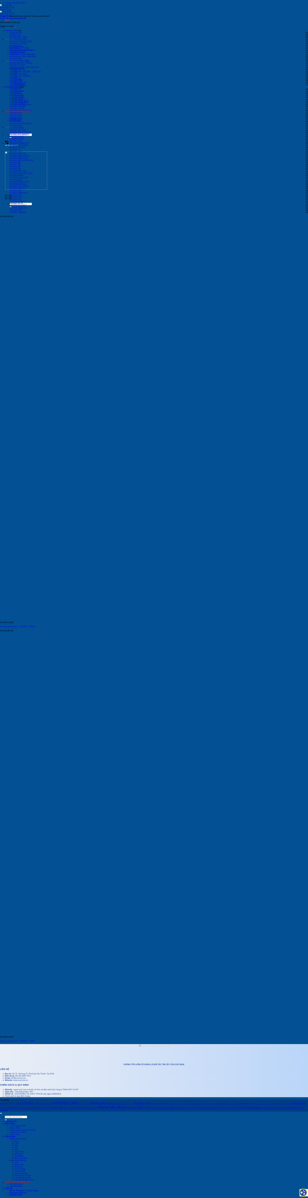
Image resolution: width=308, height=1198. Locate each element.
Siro (16, 1145)
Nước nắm (19, 1165)
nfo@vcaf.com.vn (18, 1078)
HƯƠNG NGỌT (12, 87)
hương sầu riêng (111, 1107)
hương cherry (184, 1104)
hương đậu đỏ (300, 1108)
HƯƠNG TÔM (16, 80)
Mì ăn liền (18, 1167)
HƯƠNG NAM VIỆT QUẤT (21, 173)
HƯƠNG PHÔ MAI (18, 184)
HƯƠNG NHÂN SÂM (19, 178)
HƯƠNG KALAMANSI (19, 134)
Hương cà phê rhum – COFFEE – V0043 (17, 627)
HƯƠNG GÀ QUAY (18, 52)
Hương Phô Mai (77, 1108)
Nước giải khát (20, 1158)
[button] (7, 20)
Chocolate (43, 1104)
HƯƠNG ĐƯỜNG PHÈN (21, 124)
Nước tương (19, 1169)
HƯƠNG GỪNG (17, 128)
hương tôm (241, 1108)
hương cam (142, 1103)
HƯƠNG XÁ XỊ (16, 204)
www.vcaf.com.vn (20, 1080)
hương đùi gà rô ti (287, 1108)
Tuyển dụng (15, 1134)
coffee (50, 1104)
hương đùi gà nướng (270, 1108)
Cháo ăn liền (19, 1171)
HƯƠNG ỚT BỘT (17, 65)
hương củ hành (220, 1104)
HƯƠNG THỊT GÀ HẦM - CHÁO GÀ (25, 72)
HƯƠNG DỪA (16, 119)
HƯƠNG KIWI (16, 141)
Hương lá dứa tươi (34, 1108)
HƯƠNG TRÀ (16, 197)
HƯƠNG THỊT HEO (18, 74)
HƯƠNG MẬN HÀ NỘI (19, 156)
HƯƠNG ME (15, 162)
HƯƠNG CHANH (17, 104)
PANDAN (4, 1110)
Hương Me (57, 1107)
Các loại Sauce (21, 1173)
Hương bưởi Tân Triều (126, 1104)
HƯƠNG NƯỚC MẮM (19, 61)
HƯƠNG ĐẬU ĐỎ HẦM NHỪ (22, 50)
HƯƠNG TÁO (16, 195)
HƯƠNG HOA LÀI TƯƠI (20, 132)
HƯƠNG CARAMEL (18, 102)
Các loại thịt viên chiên (24, 1180)
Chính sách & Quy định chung (22, 1130)
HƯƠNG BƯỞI (16, 95)
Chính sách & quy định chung (17, 1096)
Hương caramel (159, 1103)
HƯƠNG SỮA (16, 191)
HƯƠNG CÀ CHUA (18, 39)
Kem (16, 1141)
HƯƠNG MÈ (15, 165)
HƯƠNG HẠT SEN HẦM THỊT (23, 57)
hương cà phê (195, 1104)
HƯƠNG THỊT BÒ (17, 69)
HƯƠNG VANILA (17, 201)
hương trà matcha (230, 1108)
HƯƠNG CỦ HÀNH (18, 44)
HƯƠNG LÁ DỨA (17, 147)
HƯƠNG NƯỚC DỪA (19, 182)
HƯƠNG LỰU (16, 152)
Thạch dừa (19, 1152)
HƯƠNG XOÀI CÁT (18, 208)
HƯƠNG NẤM (16, 59)
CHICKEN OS (16, 33)
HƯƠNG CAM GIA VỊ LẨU (21, 41)
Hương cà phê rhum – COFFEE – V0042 (17, 1041)
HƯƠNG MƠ (15, 169)
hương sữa (156, 1108)
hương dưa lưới (246, 1103)
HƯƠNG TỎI (15, 78)
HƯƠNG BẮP (16, 89)
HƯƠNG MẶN (11, 31)
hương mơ (66, 1108)
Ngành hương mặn (18, 1160)
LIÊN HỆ (9, 127)
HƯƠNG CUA (16, 46)
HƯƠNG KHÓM (17, 139)
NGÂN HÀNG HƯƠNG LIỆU (17, 112)
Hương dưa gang (232, 1104)
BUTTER (4, 1104)
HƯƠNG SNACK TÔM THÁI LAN (24, 67)
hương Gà (299, 1103)
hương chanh (174, 1104)
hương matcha (46, 1108)
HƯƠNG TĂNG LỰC (19, 193)
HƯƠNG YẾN (16, 210)
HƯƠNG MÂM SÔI (18, 154)
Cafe (16, 1143)
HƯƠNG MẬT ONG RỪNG (21, 160)
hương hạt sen (4, 1108)
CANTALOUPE (15, 1104)
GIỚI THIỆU (10, 1124)
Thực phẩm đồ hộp (22, 1175)
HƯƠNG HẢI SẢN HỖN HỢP (22, 54)
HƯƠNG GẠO (16, 126)
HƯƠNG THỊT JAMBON (20, 76)
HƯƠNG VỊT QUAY (18, 82)
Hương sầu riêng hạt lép (138, 1107)
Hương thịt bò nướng (204, 1108)
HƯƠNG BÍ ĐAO (17, 91)
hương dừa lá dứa (286, 1104)
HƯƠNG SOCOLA (18, 188)
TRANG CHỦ (11, 1121)
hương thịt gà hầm (219, 1108)
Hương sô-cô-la (91, 1108)
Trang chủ (4, 16)
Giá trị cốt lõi (15, 1128)
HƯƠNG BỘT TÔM (18, 37)
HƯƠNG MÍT (15, 167)
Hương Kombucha (17, 1108)
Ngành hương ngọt (18, 1139)
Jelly (16, 1149)
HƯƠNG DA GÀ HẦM (19, 48)
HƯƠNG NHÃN (16, 175)
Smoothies (19, 1156)
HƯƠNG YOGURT (18, 212)
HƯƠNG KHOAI (17, 137)
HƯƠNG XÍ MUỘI (17, 206)
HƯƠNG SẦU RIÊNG (19, 186)
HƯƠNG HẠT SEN (18, 130)
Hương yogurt (253, 1107)
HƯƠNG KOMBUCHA (19, 143)
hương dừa (275, 1104)
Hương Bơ (98, 1103)
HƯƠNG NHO (16, 180)
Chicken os (30, 1103)
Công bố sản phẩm (18, 1132)
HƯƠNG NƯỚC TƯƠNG (21, 63)
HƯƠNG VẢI (15, 199)
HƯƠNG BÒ (15, 35)
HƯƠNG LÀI (15, 150)
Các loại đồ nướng (22, 1178)
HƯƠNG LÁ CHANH (19, 145)
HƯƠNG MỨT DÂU (18, 171)
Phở (16, 1162)
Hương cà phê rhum (207, 1104)
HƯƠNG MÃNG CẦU (19, 158)
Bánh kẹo (18, 1154)
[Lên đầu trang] (1, 1113)
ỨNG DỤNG (10, 1137)
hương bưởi (113, 1103)
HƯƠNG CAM (16, 100)
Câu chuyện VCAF (18, 1126)
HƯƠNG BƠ (15, 93)
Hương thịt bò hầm (189, 1108)
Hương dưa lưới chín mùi (262, 1104)
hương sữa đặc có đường (172, 1108)
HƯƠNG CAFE (16, 98)
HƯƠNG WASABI (17, 85)
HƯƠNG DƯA (16, 121)
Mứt (16, 1147)
